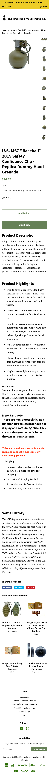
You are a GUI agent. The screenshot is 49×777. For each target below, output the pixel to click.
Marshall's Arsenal (27, 757)
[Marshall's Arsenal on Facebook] (21, 729)
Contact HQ (24, 711)
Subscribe (39, 749)
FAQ (24, 715)
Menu (8, 6)
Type (4, 185)
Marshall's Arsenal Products (24, 700)
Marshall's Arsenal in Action (24, 704)
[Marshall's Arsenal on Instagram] (27, 729)
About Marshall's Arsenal (24, 708)
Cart (45, 6)
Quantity (6, 197)
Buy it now (24, 224)
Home (4, 30)
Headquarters (24, 697)
